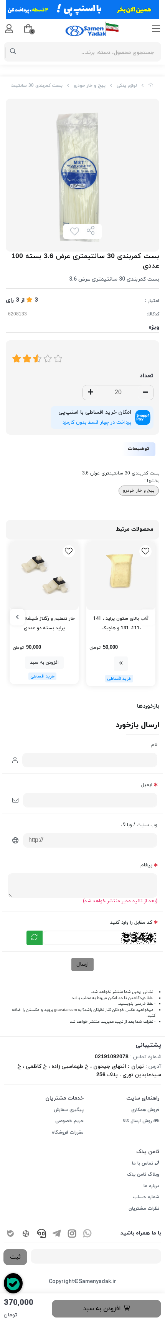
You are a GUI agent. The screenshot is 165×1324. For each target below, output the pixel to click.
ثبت (15, 1257)
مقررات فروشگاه (68, 1132)
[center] (13, 52)
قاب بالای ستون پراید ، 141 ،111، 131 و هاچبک (120, 623)
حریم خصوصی (69, 1121)
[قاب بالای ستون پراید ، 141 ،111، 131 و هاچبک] (120, 575)
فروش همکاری (145, 1110)
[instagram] (72, 1234)
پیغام (146, 865)
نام (154, 744)
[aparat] (26, 1234)
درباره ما (151, 1186)
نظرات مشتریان (144, 1208)
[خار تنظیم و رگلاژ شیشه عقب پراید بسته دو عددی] (44, 575)
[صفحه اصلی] (150, 85)
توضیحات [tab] (138, 448)
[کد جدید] (34, 938)
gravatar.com (65, 1010)
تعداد (146, 376)
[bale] (10, 1234)
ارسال (82, 964)
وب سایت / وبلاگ (138, 825)
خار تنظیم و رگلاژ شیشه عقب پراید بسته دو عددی (44, 623)
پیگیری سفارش (69, 1110)
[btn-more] (121, 663)
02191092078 (112, 1057)
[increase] (90, 392)
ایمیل (146, 784)
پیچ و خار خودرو (90, 86)
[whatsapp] (87, 1234)
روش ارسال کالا (138, 1121)
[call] (41, 1234)
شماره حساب (146, 1197)
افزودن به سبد (103, 1309)
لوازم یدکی (127, 86)
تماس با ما (143, 1163)
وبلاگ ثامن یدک (143, 1174)
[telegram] (57, 1234)
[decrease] (145, 392)
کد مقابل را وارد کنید (131, 922)
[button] (147, 617)
